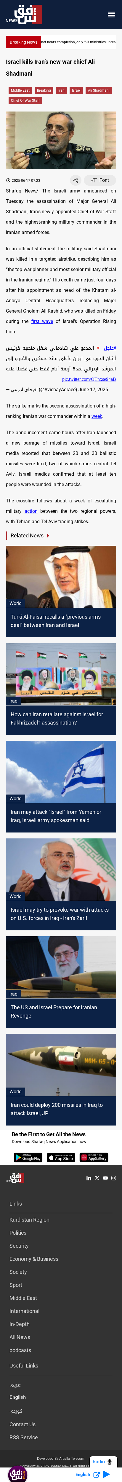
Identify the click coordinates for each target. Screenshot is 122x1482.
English (17, 1398)
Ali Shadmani (99, 90)
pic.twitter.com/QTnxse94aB (89, 379)
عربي (15, 1385)
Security (19, 1246)
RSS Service (23, 1437)
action (31, 511)
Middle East (20, 90)
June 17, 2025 (93, 389)
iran (61, 90)
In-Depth (19, 1324)
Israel (76, 90)
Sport (15, 1285)
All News (19, 1337)
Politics (17, 1233)
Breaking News (23, 42)
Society (18, 1272)
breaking (44, 90)
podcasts (20, 1350)
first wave (42, 321)
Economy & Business (33, 1259)
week (97, 416)
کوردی (16, 1411)
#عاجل (110, 348)
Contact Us (22, 1424)
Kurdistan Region (29, 1220)
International (24, 1311)
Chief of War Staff (25, 100)
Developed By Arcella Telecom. (61, 1458)
